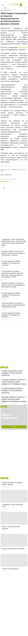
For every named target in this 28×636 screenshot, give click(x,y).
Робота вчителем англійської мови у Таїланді (12, 483)
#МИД (2, 169)
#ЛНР (9, 169)
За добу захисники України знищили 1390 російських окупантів (11, 315)
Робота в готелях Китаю (10, 569)
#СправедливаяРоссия (16, 169)
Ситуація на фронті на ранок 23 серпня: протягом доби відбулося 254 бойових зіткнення (13, 253)
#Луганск (3, 171)
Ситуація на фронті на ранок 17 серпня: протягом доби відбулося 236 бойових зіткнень (14, 399)
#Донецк (24, 169)
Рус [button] (5, 7)
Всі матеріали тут (14, 426)
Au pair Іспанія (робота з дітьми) (13, 549)
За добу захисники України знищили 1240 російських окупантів (11, 295)
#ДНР (5, 169)
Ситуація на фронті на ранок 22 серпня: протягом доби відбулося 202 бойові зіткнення (13, 285)
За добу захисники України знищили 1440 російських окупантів (12, 390)
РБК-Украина (22, 47)
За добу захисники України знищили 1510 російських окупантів (12, 373)
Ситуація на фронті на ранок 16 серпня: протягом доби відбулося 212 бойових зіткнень (14, 381)
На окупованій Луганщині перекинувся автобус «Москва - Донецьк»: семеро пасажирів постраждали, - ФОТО (12, 274)
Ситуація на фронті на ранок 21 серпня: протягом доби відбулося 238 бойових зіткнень (13, 305)
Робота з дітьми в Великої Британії (11, 527)
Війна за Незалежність (10, 416)
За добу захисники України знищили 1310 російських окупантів (11, 263)
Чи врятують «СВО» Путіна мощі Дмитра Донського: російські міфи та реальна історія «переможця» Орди (14, 242)
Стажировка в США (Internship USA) (12, 505)
